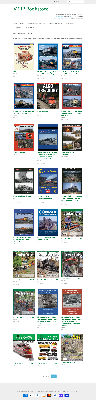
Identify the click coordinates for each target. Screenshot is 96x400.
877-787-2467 (60, 16)
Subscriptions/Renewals (36, 23)
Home (15, 23)
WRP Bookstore (31, 9)
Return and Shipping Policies (52, 391)
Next (53, 376)
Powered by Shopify (39, 391)
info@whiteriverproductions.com (58, 18)
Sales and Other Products (24, 27)
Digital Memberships (55, 23)
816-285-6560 (73, 16)
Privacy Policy (64, 391)
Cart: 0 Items (60, 2)
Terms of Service (73, 391)
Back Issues (70, 23)
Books (22, 23)
